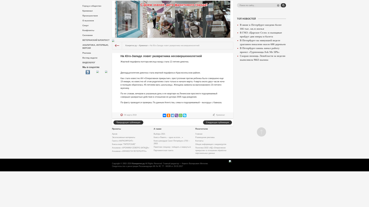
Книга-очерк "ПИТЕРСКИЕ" (124, 144)
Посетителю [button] (201, 129)
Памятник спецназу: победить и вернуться (172, 147)
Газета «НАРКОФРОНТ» (122, 141)
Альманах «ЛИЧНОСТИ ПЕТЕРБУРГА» (129, 151)
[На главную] (117, 45)
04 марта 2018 (130, 115)
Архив (114, 134)
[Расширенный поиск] (278, 5)
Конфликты (88, 30)
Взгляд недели (89, 58)
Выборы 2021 (159, 134)
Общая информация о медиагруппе (210, 144)
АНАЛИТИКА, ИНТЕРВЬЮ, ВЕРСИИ (95, 46)
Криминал (87, 11)
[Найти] (283, 5)
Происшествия (90, 16)
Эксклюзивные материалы (123, 137)
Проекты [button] (116, 129)
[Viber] (176, 115)
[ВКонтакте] (164, 115)
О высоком (88, 20)
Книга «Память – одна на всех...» (168, 137)
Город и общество (91, 6)
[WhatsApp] (180, 115)
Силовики (87, 35)
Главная (198, 134)
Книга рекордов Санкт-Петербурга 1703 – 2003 (172, 142)
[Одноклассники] (168, 115)
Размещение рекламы (205, 137)
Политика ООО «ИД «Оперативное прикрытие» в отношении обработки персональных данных (210, 150)
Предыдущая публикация (128, 122)
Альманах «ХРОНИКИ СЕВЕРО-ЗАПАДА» (130, 148)
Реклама (86, 53)
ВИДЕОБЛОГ (88, 62)
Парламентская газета (163, 151)
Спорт (85, 25)
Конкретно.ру (138, 164)
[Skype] (184, 115)
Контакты (199, 141)
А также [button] (157, 129)
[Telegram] (172, 115)
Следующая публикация (217, 122)
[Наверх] (261, 132)
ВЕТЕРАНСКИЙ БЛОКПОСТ (96, 40)
